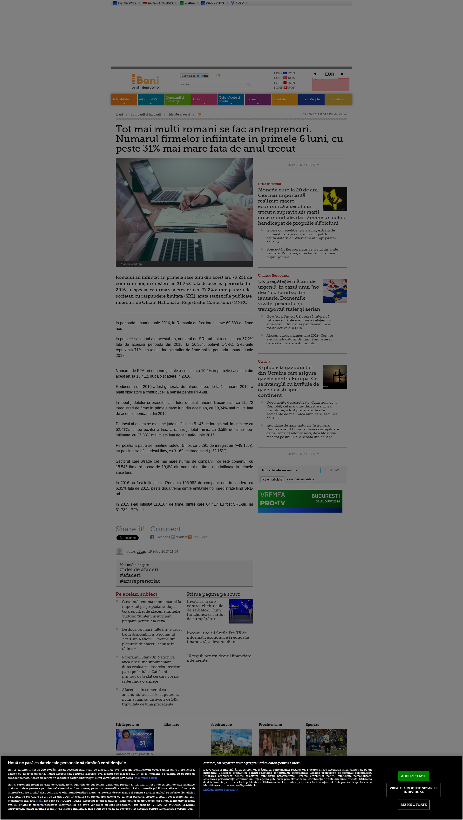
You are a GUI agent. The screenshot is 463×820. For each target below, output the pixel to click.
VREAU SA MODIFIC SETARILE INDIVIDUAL (413, 790)
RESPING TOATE (414, 804)
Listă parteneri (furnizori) (220, 789)
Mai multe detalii (146, 777)
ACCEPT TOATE (413, 776)
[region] (231, 788)
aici (38, 800)
